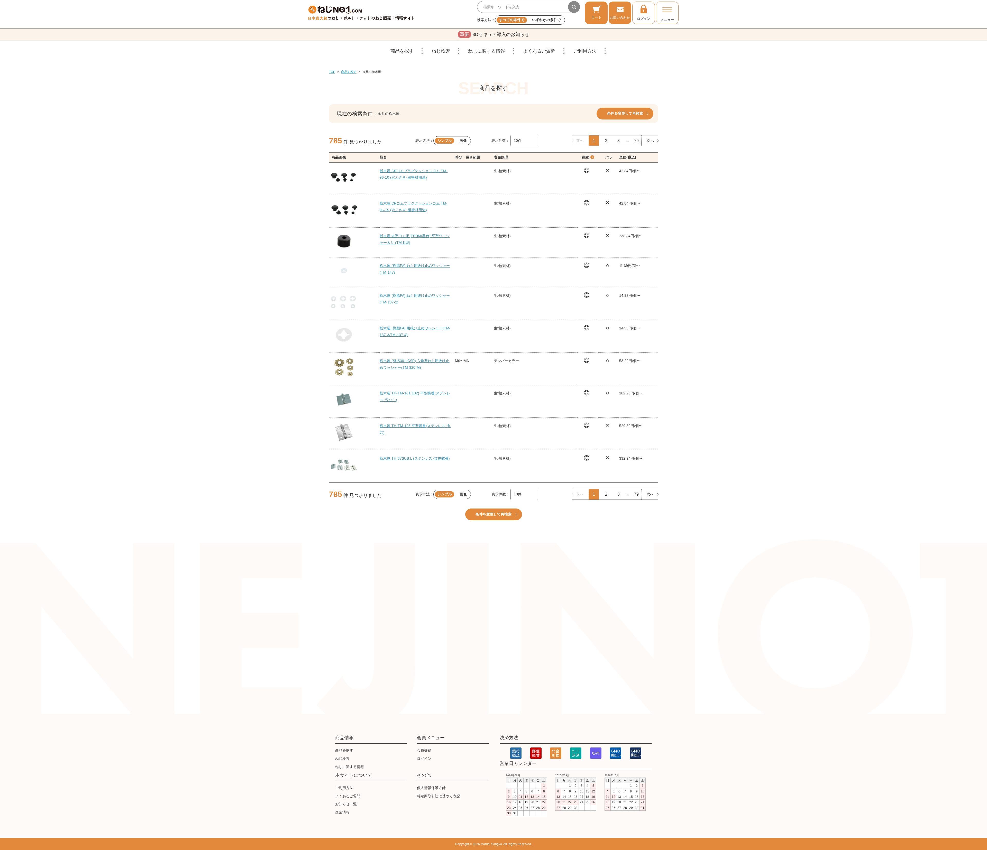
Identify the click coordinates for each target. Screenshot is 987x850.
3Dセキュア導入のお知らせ (494, 34)
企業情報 (342, 812)
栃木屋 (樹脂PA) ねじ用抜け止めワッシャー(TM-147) (415, 269)
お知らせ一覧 (346, 804)
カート (596, 17)
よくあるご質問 (539, 51)
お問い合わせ (620, 18)
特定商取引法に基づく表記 (438, 796)
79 (636, 140)
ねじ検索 (441, 51)
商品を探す (402, 51)
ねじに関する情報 (486, 51)
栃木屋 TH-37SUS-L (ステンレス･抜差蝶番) (415, 458)
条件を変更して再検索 (625, 113)
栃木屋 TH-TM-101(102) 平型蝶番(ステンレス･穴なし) (415, 396)
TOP (332, 72)
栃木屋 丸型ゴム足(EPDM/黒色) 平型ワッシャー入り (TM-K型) (415, 239)
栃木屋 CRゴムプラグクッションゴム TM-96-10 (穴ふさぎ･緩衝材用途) (413, 174)
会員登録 (424, 750)
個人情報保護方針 (431, 788)
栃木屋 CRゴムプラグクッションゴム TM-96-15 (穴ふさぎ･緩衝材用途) (413, 206)
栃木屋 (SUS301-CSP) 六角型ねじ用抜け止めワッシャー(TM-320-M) (414, 364)
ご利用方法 (585, 51)
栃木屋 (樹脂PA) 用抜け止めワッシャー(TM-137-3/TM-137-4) (415, 331)
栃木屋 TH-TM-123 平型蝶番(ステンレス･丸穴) (415, 429)
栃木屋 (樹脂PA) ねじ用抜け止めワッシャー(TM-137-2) (415, 298)
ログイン (643, 19)
